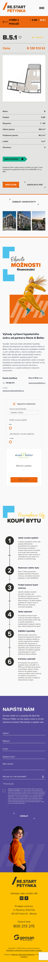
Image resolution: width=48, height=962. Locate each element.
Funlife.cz (24, 956)
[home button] (24, 882)
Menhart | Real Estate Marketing (23, 954)
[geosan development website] (24, 938)
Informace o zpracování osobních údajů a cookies (24, 950)
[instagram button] (21, 898)
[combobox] (24, 776)
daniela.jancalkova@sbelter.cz (13, 390)
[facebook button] (26, 898)
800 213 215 (24, 926)
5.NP (34, 20)
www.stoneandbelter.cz (37, 383)
